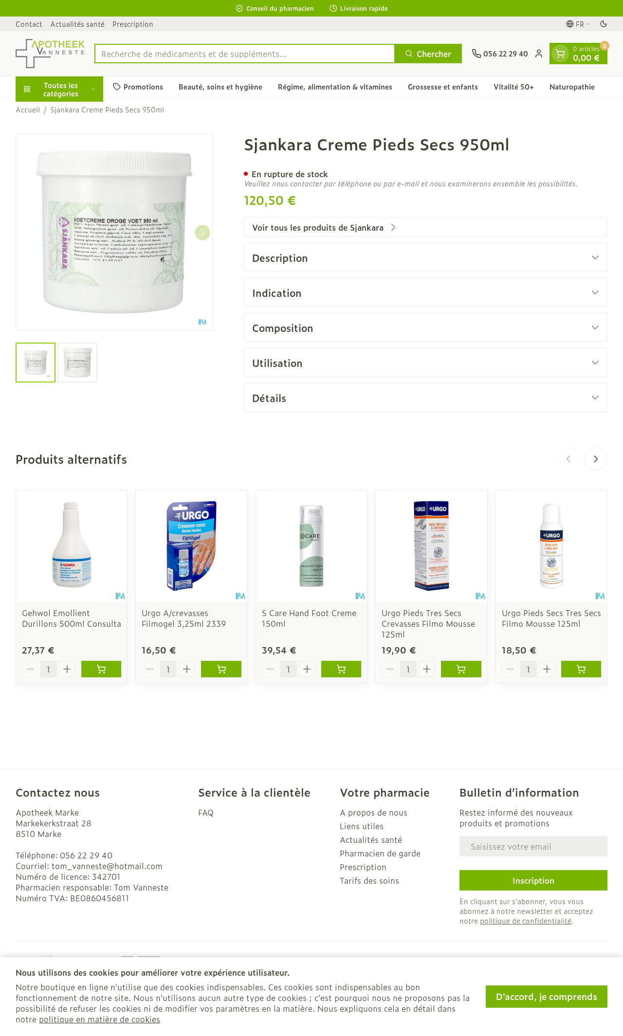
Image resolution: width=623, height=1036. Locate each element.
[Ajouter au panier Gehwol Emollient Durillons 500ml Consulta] (101, 669)
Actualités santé (77, 23)
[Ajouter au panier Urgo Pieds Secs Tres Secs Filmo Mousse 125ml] (581, 669)
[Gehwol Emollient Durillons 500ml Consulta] (71, 546)
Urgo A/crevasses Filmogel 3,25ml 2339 (184, 618)
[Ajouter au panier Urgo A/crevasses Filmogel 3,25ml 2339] (221, 669)
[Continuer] (202, 232)
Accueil (28, 109)
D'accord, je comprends (546, 996)
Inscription (533, 880)
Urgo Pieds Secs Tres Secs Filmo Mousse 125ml (551, 618)
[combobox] (244, 53)
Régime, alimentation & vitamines (335, 86)
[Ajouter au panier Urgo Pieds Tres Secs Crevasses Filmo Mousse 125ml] (461, 669)
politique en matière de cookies (99, 1019)
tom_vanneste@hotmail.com (107, 866)
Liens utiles (362, 825)
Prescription (132, 23)
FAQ (206, 812)
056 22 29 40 (86, 855)
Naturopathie (572, 86)
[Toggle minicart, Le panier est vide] (560, 53)
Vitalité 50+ (514, 86)
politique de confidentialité (525, 920)
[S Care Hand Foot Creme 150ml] (311, 546)
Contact (29, 23)
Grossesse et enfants (443, 86)
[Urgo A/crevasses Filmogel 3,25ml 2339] (191, 546)
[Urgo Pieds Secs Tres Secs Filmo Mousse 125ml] (551, 546)
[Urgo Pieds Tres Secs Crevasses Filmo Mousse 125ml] (431, 546)
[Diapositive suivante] (595, 459)
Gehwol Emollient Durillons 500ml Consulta (71, 618)
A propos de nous (373, 812)
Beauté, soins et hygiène (220, 86)
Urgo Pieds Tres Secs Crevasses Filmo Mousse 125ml (428, 623)
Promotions (143, 86)
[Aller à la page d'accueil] (50, 53)
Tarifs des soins (369, 880)
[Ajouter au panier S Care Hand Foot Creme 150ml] (341, 669)
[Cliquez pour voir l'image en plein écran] (114, 232)
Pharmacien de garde (380, 853)
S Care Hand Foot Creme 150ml (309, 618)
